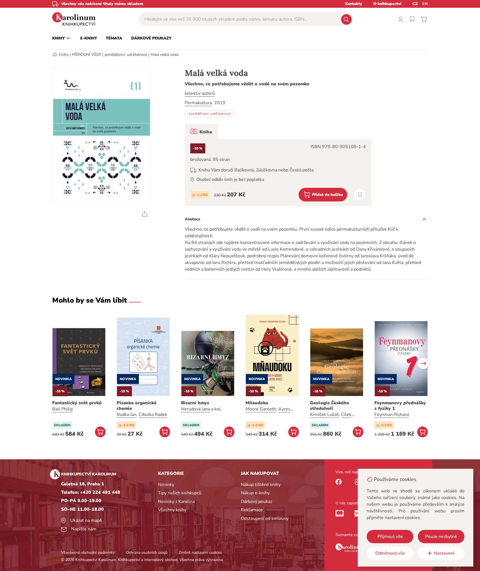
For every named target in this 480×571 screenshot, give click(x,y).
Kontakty (353, 3)
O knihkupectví (387, 3)
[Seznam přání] (412, 19)
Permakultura (198, 103)
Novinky (166, 485)
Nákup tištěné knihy (261, 485)
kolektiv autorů (200, 93)
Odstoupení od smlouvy (264, 518)
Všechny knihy (172, 510)
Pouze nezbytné (441, 536)
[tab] (201, 131)
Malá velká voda (164, 54)
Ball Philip (62, 409)
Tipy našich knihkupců (179, 493)
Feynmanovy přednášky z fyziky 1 (400, 405)
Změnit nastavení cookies (200, 552)
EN (425, 3)
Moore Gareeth (261, 409)
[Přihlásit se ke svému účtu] (400, 19)
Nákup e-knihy (255, 493)
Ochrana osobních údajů (147, 552)
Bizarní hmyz (195, 403)
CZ (415, 3)
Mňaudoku (257, 403)
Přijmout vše (390, 536)
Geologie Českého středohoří (329, 405)
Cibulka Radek (153, 415)
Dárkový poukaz (256, 501)
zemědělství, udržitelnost (125, 54)
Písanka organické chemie (136, 405)
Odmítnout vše (390, 553)
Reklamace (252, 510)
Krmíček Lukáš (324, 415)
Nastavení (444, 553)
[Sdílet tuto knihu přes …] (145, 214)
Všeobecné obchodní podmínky (88, 552)
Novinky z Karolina (176, 501)
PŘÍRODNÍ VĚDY (86, 54)
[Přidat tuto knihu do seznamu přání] (360, 195)
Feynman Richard (391, 415)
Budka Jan (126, 415)
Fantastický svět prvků (77, 403)
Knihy (64, 54)
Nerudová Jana (195, 409)
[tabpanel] (278, 172)
